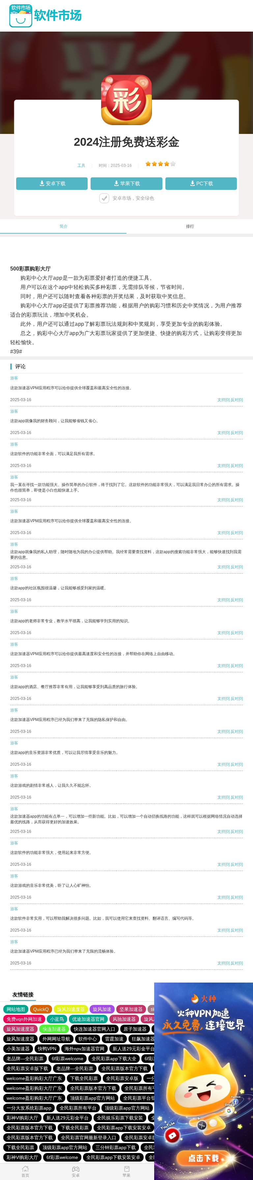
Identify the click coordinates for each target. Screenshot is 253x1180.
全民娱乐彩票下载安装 (120, 1117)
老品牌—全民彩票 (25, 1058)
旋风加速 (102, 1009)
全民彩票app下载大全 (114, 1058)
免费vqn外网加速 (24, 1019)
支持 (221, 400)
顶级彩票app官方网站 (92, 1098)
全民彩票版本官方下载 (124, 1068)
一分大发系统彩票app (29, 1108)
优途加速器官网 (88, 1019)
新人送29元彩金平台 (134, 1048)
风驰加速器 (124, 1019)
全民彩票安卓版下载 (27, 1068)
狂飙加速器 (143, 1038)
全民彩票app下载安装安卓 (124, 1127)
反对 (235, 400)
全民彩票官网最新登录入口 (88, 1137)
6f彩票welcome (67, 1058)
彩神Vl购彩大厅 (22, 1117)
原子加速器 (135, 1029)
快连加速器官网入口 (94, 1029)
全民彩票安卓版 (122, 1078)
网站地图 (16, 1009)
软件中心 (87, 1038)
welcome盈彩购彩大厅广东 (34, 1078)
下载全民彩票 (84, 1078)
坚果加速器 (131, 1009)
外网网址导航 (56, 1038)
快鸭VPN (47, 1048)
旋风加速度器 (71, 1009)
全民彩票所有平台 (143, 1088)
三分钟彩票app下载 (116, 1147)
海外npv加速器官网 (84, 1048)
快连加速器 (54, 1029)
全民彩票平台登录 (141, 1098)
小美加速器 (18, 1048)
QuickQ (41, 1009)
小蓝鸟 (57, 1019)
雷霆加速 (114, 1038)
